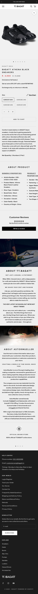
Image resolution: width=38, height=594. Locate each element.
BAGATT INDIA (7, 66)
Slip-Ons (5, 554)
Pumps (4, 557)
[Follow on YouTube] (14, 583)
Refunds (5, 502)
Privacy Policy (7, 509)
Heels (4, 547)
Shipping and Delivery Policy (12, 496)
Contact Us (6, 489)
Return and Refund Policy (11, 499)
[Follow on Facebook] (3, 583)
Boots (4, 550)
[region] (19, 434)
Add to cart (19, 119)
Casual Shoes (6, 567)
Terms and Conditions (9, 506)
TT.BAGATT (12, 401)
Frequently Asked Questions (11, 492)
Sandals (4, 560)
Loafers (4, 564)
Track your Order (8, 482)
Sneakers (5, 544)
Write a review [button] (19, 229)
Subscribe (9, 533)
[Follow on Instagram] (8, 583)
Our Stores (5, 486)
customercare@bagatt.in (15, 463)
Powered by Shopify (26, 589)
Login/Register (7, 479)
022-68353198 (18, 459)
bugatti (13, 408)
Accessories (6, 570)
